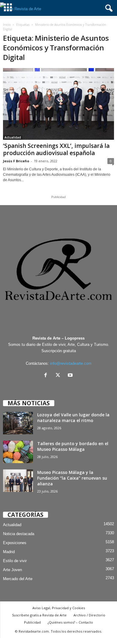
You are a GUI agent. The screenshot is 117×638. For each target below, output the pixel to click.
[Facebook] (47, 375)
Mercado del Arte (17, 579)
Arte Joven (12, 570)
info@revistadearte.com (71, 363)
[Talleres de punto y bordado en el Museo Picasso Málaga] (18, 452)
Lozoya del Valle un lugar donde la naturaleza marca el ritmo (73, 417)
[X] (59, 375)
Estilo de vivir (15, 561)
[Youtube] (70, 375)
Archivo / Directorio (89, 615)
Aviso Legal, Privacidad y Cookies (58, 608)
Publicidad (32, 622)
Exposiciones (14, 543)
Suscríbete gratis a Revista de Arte (39, 615)
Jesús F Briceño (16, 161)
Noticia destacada (18, 534)
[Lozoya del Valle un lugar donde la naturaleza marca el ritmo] (18, 423)
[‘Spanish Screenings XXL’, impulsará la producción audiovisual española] (58, 104)
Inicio (6, 24)
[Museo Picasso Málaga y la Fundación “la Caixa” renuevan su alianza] (18, 480)
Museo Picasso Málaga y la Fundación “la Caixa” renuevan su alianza (72, 478)
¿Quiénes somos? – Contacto (70, 622)
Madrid (9, 552)
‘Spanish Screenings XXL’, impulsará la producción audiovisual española (56, 149)
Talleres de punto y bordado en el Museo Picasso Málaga (72, 446)
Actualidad (12, 137)
